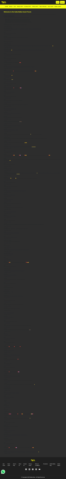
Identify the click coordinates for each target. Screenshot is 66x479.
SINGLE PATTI (20, 6)
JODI (15, 6)
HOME (6, 6)
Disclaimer (45, 463)
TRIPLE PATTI (35, 6)
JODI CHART (50, 6)
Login (57, 2)
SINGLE (11, 6)
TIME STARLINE (43, 6)
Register (62, 2)
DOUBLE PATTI (27, 6)
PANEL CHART (57, 6)
